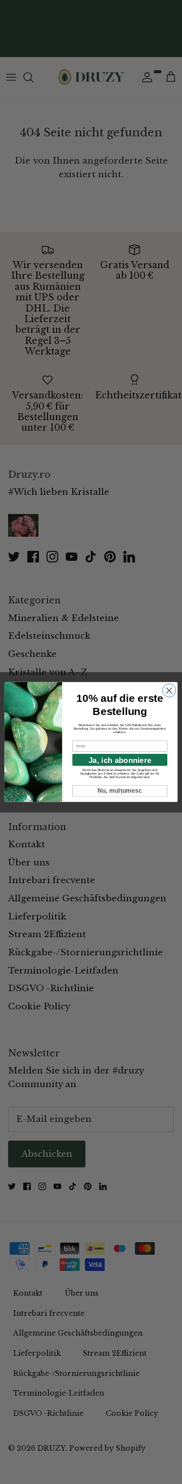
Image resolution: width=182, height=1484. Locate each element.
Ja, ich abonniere (119, 759)
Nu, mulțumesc (120, 790)
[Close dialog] (168, 690)
